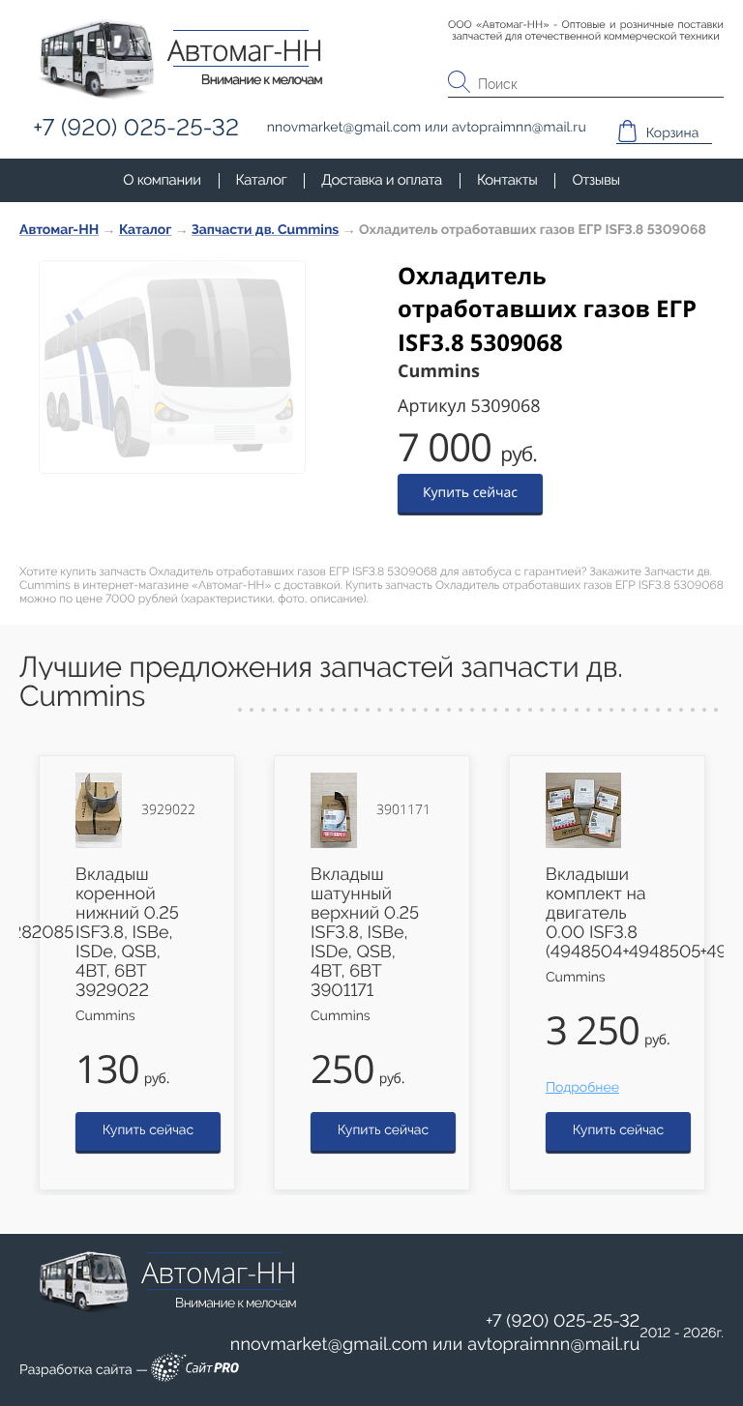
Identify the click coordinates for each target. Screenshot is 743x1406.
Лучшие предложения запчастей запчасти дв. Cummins (321, 682)
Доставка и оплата (381, 180)
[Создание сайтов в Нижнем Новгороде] (195, 1371)
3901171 (403, 810)
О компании (161, 180)
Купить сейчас (470, 492)
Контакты (507, 180)
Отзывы (595, 180)
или (435, 1345)
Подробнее (582, 1088)
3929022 (168, 810)
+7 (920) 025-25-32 (563, 1321)
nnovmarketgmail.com (329, 1344)
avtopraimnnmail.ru (553, 1344)
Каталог (261, 180)
